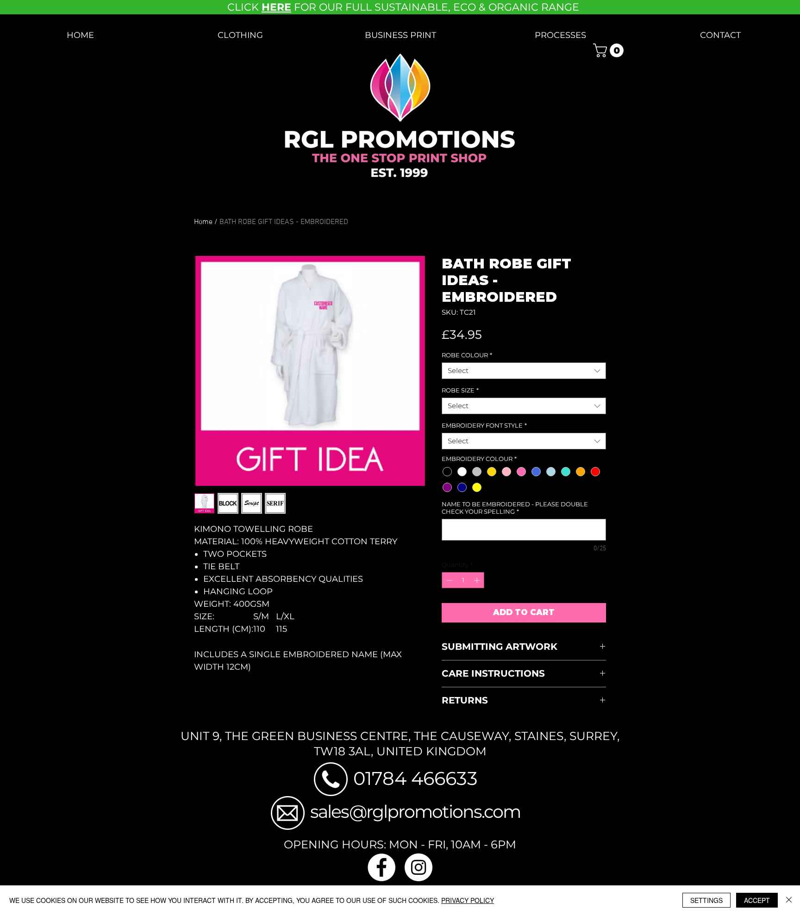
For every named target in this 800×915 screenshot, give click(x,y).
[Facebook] (381, 867)
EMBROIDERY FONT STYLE (484, 425)
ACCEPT (757, 900)
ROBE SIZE (460, 390)
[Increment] (477, 580)
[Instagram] (418, 867)
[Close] (788, 900)
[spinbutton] (463, 580)
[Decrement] (448, 580)
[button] (240, 35)
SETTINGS (706, 900)
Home (203, 222)
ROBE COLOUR (467, 355)
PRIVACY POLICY (467, 900)
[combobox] (524, 370)
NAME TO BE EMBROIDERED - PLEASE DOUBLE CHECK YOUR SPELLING (515, 507)
